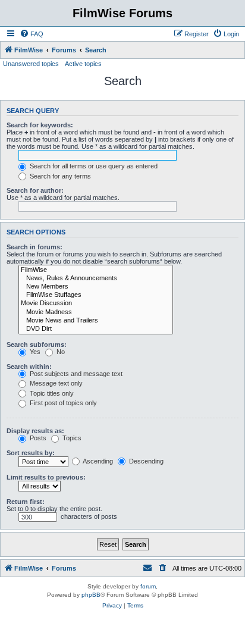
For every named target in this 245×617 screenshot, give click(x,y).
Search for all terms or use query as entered (93, 166)
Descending (145, 461)
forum (148, 586)
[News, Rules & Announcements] (96, 278)
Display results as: (35, 430)
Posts (37, 437)
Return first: (26, 501)
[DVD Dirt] (96, 329)
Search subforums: (37, 344)
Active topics (83, 63)
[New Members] (96, 287)
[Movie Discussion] (96, 303)
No (60, 351)
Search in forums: (34, 246)
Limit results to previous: (46, 477)
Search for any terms (59, 176)
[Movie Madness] (96, 312)
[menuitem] (31, 34)
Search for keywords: (40, 125)
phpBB (90, 594)
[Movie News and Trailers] (96, 321)
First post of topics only (62, 402)
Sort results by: (31, 452)
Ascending (97, 461)
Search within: (29, 366)
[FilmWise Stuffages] (96, 295)
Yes (34, 351)
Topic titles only (51, 393)
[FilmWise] (96, 270)
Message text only (55, 383)
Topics (71, 437)
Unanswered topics (31, 63)
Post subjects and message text (75, 373)
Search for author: (35, 190)
